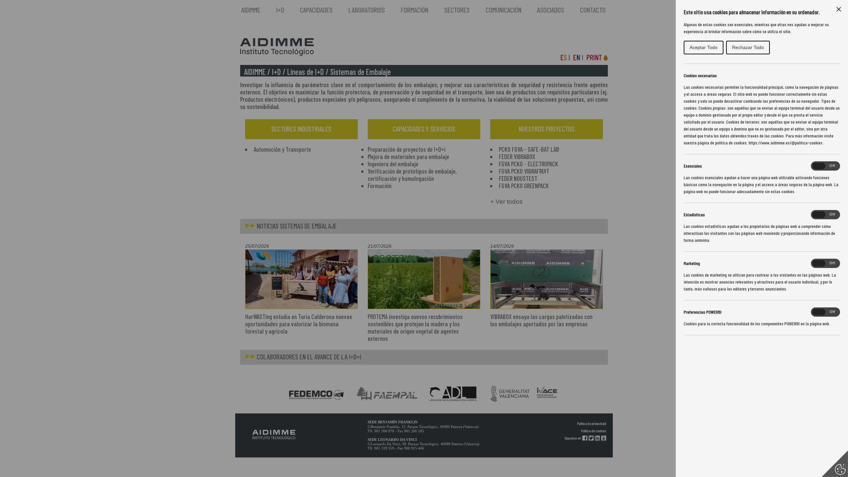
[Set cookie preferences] (835, 463)
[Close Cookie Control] (839, 9)
